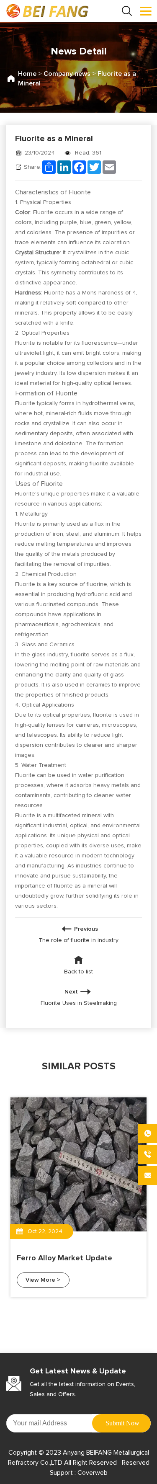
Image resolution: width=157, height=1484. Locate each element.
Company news (67, 73)
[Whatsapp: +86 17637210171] (147, 1133)
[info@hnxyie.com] (147, 1175)
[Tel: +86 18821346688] (147, 1154)
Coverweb (92, 1472)
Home (27, 73)
